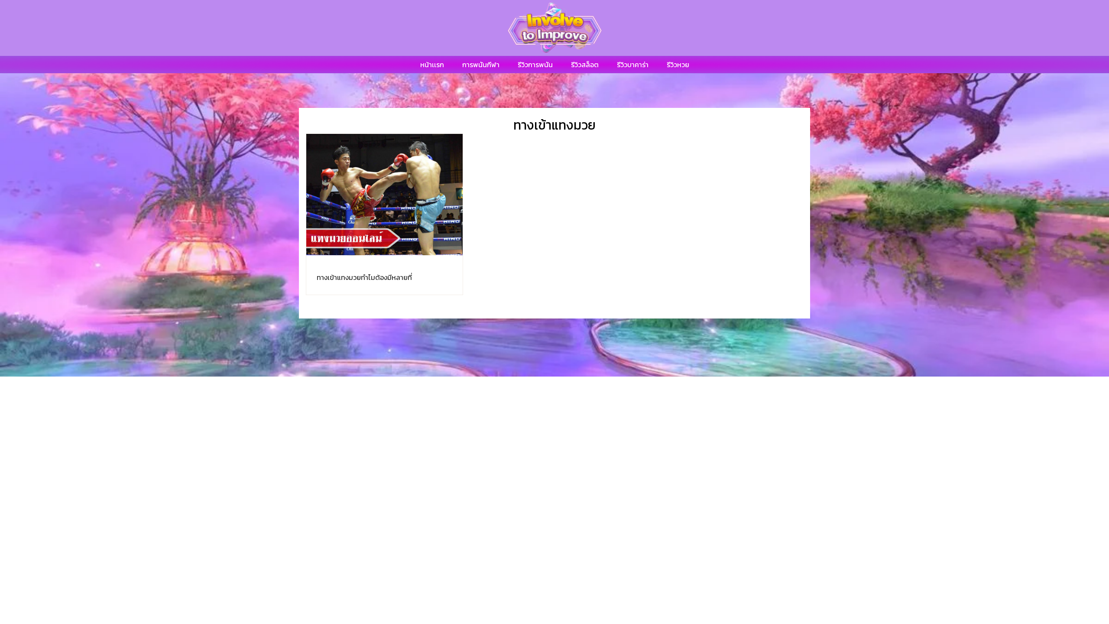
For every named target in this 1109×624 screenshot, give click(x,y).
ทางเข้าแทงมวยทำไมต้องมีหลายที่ (364, 277)
